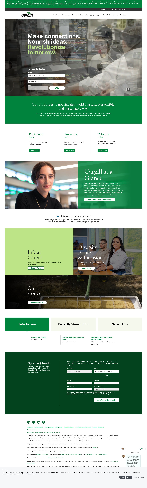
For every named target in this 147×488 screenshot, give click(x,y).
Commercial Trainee (38, 337)
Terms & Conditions (69, 427)
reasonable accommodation (42, 454)
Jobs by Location (49, 427)
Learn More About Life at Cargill (99, 200)
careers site (106, 3)
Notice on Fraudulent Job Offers (82, 5)
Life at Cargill (55, 15)
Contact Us (101, 427)
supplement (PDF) (89, 454)
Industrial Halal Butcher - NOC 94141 (73, 338)
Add (106, 375)
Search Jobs (35, 150)
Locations (123, 15)
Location (30, 79)
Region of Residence (99, 386)
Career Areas (94, 15)
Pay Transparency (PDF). (101, 454)
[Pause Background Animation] (128, 89)
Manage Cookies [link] (31, 430)
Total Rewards (66, 15)
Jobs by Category (39, 427)
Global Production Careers (110, 15)
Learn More (37, 268)
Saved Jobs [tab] (120, 324)
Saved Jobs (114, 9)
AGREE (122, 477)
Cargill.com (30, 427)
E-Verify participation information (56, 457)
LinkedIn (28, 422)
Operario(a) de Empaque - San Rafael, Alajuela (102, 338)
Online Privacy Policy (32, 474)
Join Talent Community (106, 400)
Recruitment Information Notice (83, 427)
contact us (55, 5)
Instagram (43, 422)
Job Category (70, 368)
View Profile (122, 9)
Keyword (30, 72)
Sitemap (94, 427)
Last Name (97, 380)
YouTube (38, 422)
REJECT (129, 477)
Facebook (33, 422)
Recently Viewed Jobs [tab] (73, 324)
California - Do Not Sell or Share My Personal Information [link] (43, 432)
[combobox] (46, 81)
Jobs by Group (58, 427)
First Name (70, 380)
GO (57, 88)
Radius (29, 85)
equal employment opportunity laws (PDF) (70, 454)
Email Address (71, 386)
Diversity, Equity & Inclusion (80, 15)
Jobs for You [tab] (27, 324)
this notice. (96, 447)
